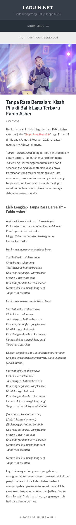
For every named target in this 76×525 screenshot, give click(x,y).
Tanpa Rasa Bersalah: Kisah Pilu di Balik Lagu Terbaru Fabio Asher (35, 108)
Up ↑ (53, 517)
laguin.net (38, 7)
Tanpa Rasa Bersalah (37, 134)
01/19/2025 (13, 120)
